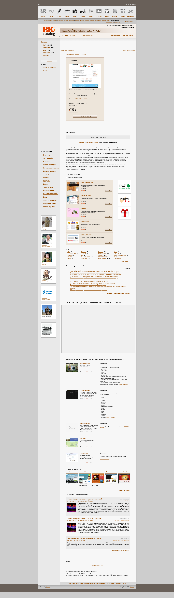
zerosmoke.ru (95, 471)
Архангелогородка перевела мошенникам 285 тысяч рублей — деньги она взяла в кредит (95, 274)
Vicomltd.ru (83, 54)
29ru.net (132, 587)
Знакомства (48, 187)
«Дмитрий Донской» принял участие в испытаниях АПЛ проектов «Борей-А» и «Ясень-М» (96, 271)
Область (100, 255)
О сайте (125, 583)
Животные (84, 258)
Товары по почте (50, 200)
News (69, 258)
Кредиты (46, 181)
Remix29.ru (85, 221)
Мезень (87, 20)
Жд (82, 255)
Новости (46, 55)
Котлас (82, 20)
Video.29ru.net (45, 335)
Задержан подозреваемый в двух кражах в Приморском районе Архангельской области (95, 273)
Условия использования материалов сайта (82, 583)
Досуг (45, 184)
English (69, 255)
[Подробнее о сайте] (73, 186)
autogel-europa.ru (70, 471)
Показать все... (126, 261)
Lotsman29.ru (86, 195)
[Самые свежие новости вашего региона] (124, 200)
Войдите (81, 142)
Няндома (104, 20)
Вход (125, 4)
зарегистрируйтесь (93, 142)
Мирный (92, 20)
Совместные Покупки (120, 255)
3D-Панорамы (71, 253)
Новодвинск (98, 20)
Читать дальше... (123, 384)
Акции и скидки (49, 165)
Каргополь (71, 20)
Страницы (46, 47)
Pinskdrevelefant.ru (85, 390)
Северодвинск (70, 54)
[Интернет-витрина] (124, 213)
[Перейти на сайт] (85, 76)
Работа (46, 177)
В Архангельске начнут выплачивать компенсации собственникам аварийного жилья (94, 276)
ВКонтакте (47, 53)
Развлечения (48, 190)
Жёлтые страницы (50, 194)
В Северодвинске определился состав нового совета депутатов (88, 290)
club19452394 (84, 453)
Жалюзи (83, 253)
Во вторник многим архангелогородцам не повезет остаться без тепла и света (92, 283)
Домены (118, 583)
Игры (45, 197)
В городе (46, 161)
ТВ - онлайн (48, 158)
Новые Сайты (102, 253)
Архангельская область (50, 20)
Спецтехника (117, 258)
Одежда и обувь (49, 171)
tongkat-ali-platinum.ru (124, 471)
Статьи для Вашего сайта (67, 50)
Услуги (46, 174)
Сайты (45, 45)
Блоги (45, 50)
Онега (108, 20)
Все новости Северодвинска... (121, 550)
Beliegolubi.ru (86, 235)
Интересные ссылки (49, 67)
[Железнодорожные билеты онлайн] (124, 192)
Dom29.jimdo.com (87, 182)
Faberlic (69, 257)
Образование (102, 258)
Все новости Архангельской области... (118, 293)
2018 (68, 252)
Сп (114, 257)
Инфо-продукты (49, 203)
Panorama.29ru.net (48, 317)
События (116, 253)
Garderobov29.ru (85, 423)
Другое (45, 70)
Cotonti (48, 587)
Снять (115, 252)
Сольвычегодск (110, 22)
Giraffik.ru (84, 208)
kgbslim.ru (108, 471)
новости (49, 61)
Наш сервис (110, 583)
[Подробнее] (72, 478)
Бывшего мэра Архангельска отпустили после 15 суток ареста (88, 285)
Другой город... (129, 21)
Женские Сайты (86, 257)
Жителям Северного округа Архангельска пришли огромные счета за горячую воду (94, 278)
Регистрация (132, 4)
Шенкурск (117, 22)
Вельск (66, 20)
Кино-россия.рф (85, 363)
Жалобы (83, 252)
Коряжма (77, 20)
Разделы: (44, 42)
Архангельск (60, 20)
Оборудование (102, 257)
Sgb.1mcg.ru (83, 438)
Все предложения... (124, 490)
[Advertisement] (49, 107)
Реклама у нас (49, 207)
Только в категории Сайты (74, 177)
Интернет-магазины (51, 168)
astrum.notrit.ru (83, 471)
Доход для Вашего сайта (129, 50)
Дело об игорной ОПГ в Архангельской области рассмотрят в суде (89, 281)
